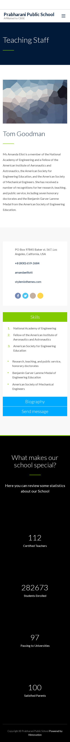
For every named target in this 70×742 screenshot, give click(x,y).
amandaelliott (24, 272)
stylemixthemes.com (28, 281)
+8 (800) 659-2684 (27, 263)
